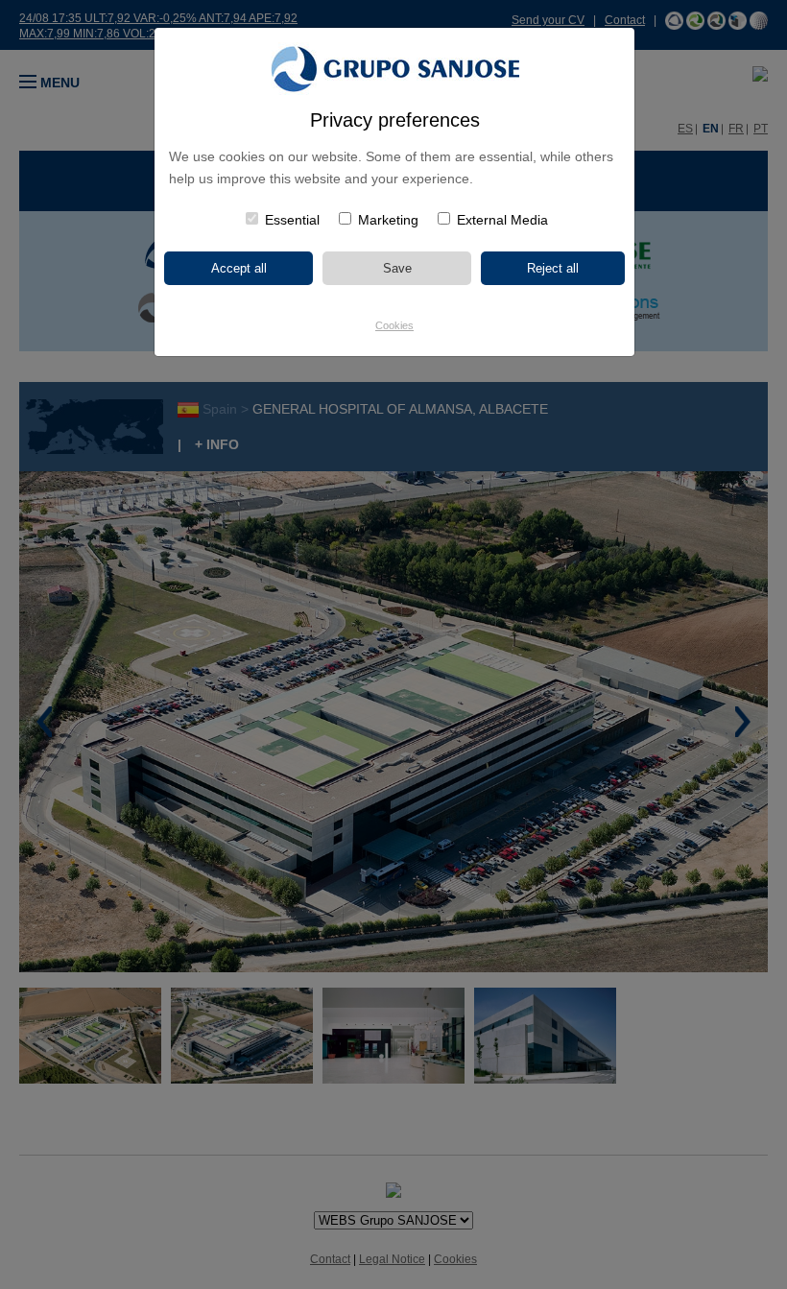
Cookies (394, 325)
